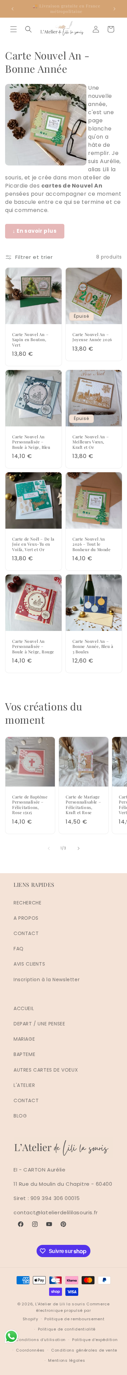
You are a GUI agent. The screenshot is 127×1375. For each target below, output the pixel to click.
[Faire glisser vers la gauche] (48, 848)
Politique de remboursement (74, 1319)
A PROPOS (26, 918)
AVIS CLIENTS (29, 963)
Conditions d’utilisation (41, 1339)
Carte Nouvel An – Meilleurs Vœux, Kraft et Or (90, 441)
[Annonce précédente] (12, 8)
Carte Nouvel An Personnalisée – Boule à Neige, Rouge (33, 646)
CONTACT (26, 933)
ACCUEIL (24, 1008)
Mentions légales (66, 1360)
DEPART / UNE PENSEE (39, 1023)
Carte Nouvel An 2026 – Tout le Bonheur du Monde (91, 544)
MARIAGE (24, 1039)
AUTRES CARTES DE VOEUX (46, 1069)
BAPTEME (24, 1054)
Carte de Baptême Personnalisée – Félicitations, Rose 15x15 (30, 804)
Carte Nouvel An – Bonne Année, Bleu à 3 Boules (92, 646)
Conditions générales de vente (84, 1350)
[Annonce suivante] (114, 8)
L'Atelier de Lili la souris (60, 1304)
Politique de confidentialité (67, 1329)
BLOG (20, 1115)
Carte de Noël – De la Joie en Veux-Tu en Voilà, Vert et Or (33, 544)
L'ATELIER (24, 1085)
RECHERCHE (27, 902)
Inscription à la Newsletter (47, 979)
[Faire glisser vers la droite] (78, 848)
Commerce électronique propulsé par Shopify (66, 1311)
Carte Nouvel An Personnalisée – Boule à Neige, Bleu (31, 441)
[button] (13, 29)
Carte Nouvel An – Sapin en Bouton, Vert (30, 339)
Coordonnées (30, 1350)
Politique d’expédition (95, 1339)
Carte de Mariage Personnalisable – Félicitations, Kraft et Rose (83, 804)
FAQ (19, 948)
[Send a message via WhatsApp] (11, 1336)
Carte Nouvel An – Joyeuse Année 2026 (92, 337)
